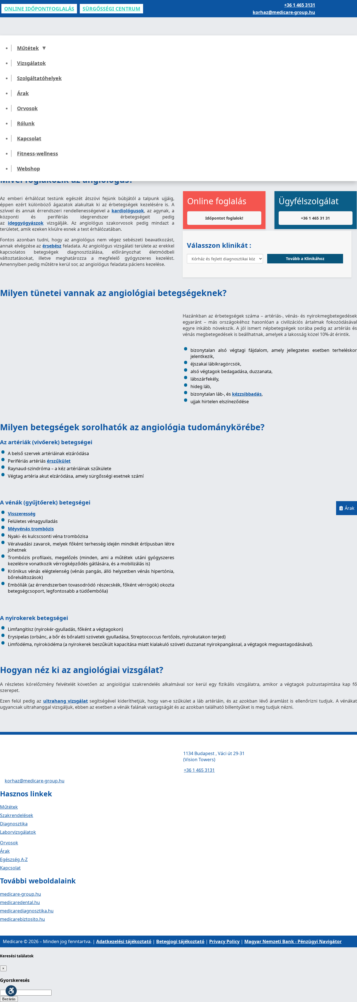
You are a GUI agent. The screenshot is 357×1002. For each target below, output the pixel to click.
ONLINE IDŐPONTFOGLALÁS (39, 8)
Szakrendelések (16, 815)
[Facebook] (3, 929)
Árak (23, 93)
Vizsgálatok (31, 63)
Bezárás (9, 999)
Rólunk (26, 123)
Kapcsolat (29, 138)
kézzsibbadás (247, 394)
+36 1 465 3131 (299, 5)
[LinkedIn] (22, 929)
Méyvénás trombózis (31, 529)
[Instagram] (12, 929)
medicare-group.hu (20, 894)
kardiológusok (128, 211)
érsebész (51, 246)
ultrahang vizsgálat (65, 701)
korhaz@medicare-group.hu (284, 12)
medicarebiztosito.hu (22, 919)
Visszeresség (21, 514)
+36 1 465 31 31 (315, 218)
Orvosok (27, 108)
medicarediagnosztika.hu (27, 911)
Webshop (28, 168)
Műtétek (28, 48)
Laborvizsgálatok (18, 832)
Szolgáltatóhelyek (39, 78)
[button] (11, 990)
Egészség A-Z (14, 859)
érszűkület (59, 461)
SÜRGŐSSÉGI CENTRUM (111, 8)
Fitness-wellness (37, 153)
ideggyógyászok (26, 223)
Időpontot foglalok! (224, 218)
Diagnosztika (14, 824)
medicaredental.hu (20, 902)
